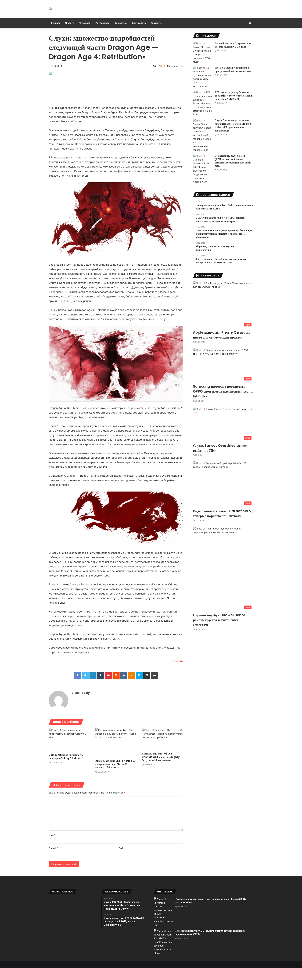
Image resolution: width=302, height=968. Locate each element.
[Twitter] (85, 675)
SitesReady (81, 693)
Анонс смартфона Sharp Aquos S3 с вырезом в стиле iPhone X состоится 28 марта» (115, 764)
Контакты (156, 23)
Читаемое (85, 23)
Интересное (102, 23)
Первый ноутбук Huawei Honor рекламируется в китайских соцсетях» (219, 620)
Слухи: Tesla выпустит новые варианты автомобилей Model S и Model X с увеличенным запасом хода (233, 125)
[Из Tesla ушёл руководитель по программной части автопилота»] (202, 77)
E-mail (53, 848)
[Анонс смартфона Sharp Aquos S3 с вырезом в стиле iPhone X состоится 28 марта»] (116, 742)
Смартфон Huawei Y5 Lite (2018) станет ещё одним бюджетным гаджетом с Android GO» (233, 161)
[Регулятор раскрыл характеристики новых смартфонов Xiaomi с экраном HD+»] (163, 912)
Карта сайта (139, 23)
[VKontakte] (123, 675)
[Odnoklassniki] (131, 675)
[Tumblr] (100, 675)
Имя (52, 835)
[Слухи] (50, 9)
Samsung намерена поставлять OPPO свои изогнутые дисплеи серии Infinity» (223, 391)
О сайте (69, 23)
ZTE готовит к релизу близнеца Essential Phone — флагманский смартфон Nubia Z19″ (234, 95)
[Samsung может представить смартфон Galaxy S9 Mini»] (69, 740)
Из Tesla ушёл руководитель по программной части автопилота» (233, 69)
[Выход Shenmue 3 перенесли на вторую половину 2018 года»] (202, 53)
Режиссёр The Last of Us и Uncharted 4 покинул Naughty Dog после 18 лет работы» (160, 757)
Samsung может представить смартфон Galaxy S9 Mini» (66, 756)
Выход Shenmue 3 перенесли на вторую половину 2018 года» (233, 44)
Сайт (121, 848)
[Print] (154, 675)
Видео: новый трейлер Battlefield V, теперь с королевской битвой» (222, 513)
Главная (55, 23)
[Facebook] (77, 675)
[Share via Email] (146, 675)
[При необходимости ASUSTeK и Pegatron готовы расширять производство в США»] (163, 942)
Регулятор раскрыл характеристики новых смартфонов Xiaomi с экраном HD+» (212, 900)
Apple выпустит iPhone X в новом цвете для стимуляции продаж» (221, 335)
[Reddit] (116, 675)
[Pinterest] (108, 675)
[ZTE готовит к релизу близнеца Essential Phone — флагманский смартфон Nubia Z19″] (202, 103)
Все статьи (120, 23)
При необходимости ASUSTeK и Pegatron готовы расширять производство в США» (210, 932)
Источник (177, 661)
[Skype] (139, 675)
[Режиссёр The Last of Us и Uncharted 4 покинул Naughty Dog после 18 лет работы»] (162, 739)
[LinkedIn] (92, 675)
